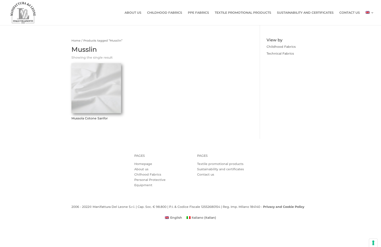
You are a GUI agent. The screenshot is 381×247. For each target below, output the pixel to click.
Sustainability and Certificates (305, 13)
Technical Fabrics (280, 54)
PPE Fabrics (198, 13)
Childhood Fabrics (164, 13)
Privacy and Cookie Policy (283, 207)
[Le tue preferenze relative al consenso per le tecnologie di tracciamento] (373, 243)
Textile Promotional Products (243, 13)
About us (133, 13)
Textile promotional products (220, 164)
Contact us (349, 13)
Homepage (143, 164)
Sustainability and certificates (220, 169)
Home (75, 40)
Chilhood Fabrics (147, 174)
